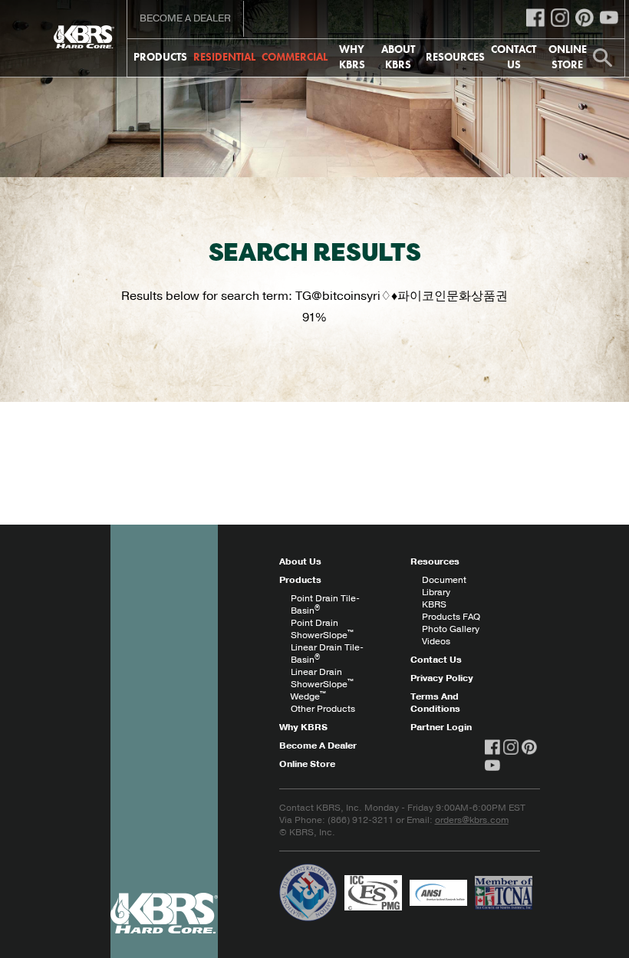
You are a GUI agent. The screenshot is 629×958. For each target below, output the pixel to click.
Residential (224, 57)
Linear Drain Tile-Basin (327, 653)
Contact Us (513, 57)
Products (160, 57)
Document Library (444, 586)
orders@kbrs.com (472, 820)
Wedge (308, 696)
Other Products (323, 709)
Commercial (295, 57)
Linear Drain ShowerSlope (322, 678)
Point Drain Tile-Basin (325, 604)
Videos (436, 641)
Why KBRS (352, 57)
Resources (455, 57)
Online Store (567, 57)
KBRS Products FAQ (451, 610)
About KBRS (398, 57)
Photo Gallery (450, 629)
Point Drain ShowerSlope (322, 629)
